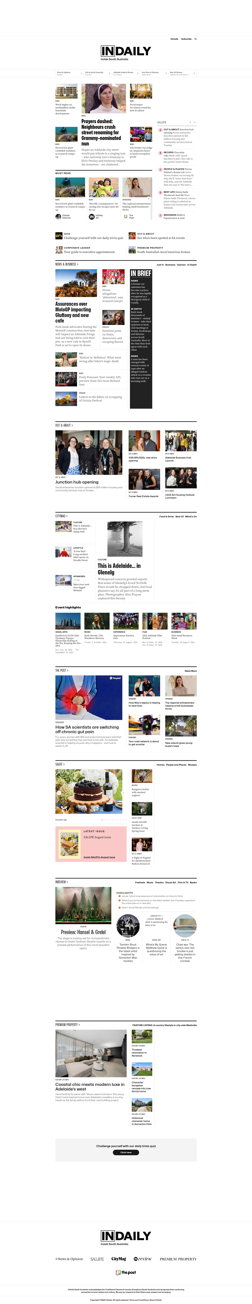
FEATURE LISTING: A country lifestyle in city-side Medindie (164, 1025)
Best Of (179, 516)
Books (193, 882)
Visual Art (170, 882)
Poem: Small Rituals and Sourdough (140, 907)
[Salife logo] (97, 1259)
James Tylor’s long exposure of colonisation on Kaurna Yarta (152, 896)
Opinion (181, 264)
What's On (191, 516)
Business (170, 264)
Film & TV (183, 882)
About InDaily (155, 1300)
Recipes (192, 764)
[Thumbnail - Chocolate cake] (91, 791)
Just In (160, 264)
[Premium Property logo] (178, 1259)
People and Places (176, 764)
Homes (161, 764)
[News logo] (69, 1259)
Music (150, 882)
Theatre (159, 882)
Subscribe (186, 39)
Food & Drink (166, 516)
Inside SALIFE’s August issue (99, 857)
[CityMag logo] (119, 1259)
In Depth (192, 264)
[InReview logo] (143, 1259)
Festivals (140, 882)
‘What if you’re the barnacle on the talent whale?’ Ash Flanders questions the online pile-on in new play (158, 902)
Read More (191, 671)
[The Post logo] (126, 1272)
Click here (126, 1152)
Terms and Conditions (139, 1300)
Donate (174, 39)
